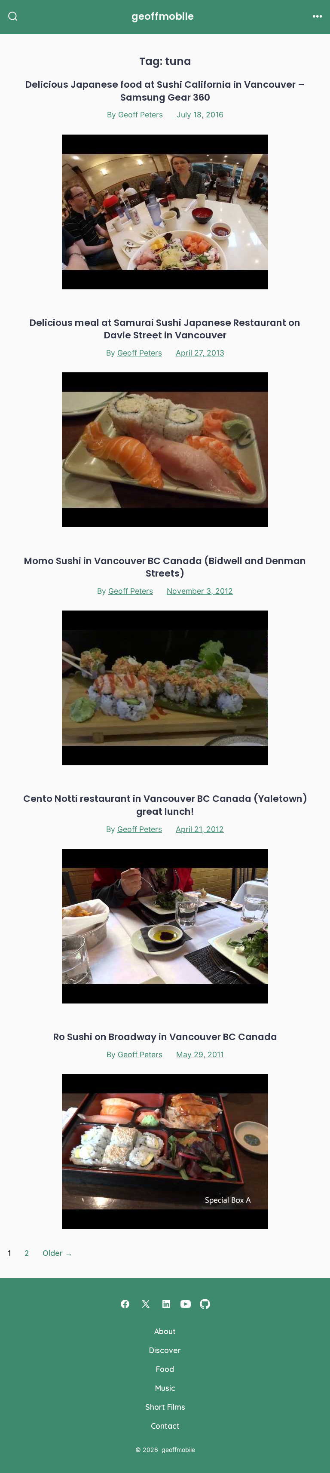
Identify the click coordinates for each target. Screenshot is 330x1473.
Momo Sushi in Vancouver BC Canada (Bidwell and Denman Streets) (165, 567)
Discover (165, 1350)
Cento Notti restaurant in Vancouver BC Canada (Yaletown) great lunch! (165, 805)
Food (165, 1369)
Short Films (165, 1407)
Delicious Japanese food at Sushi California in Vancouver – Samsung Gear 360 (165, 91)
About (165, 1331)
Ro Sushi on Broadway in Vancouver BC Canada (165, 1036)
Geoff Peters (140, 114)
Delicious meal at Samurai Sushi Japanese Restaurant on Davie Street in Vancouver (165, 329)
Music (165, 1388)
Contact (165, 1425)
